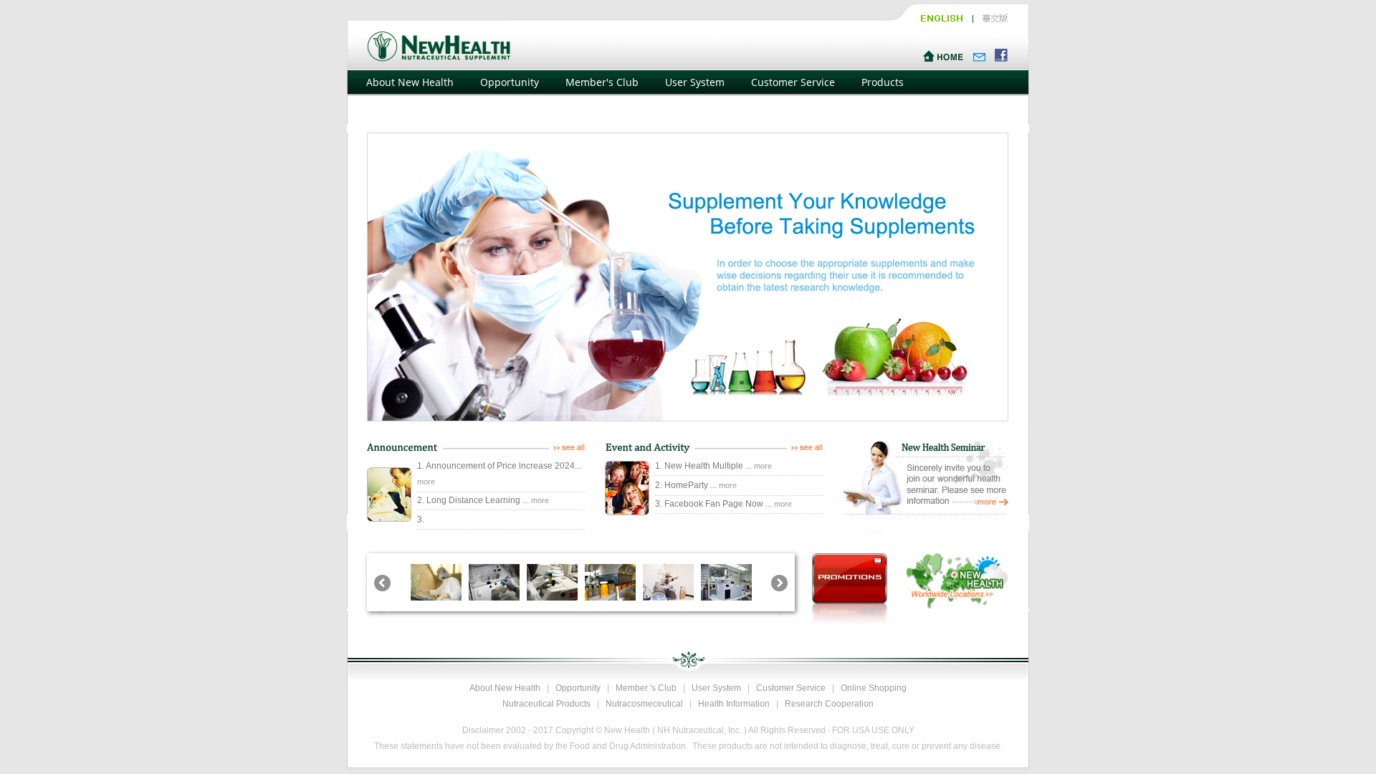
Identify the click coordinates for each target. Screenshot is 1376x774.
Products (882, 82)
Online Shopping (406, 113)
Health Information (734, 704)
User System (695, 82)
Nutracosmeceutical (644, 704)
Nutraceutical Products (546, 704)
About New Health (410, 82)
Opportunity (509, 82)
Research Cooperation (829, 704)
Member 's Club (646, 688)
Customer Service (793, 82)
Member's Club (602, 82)
